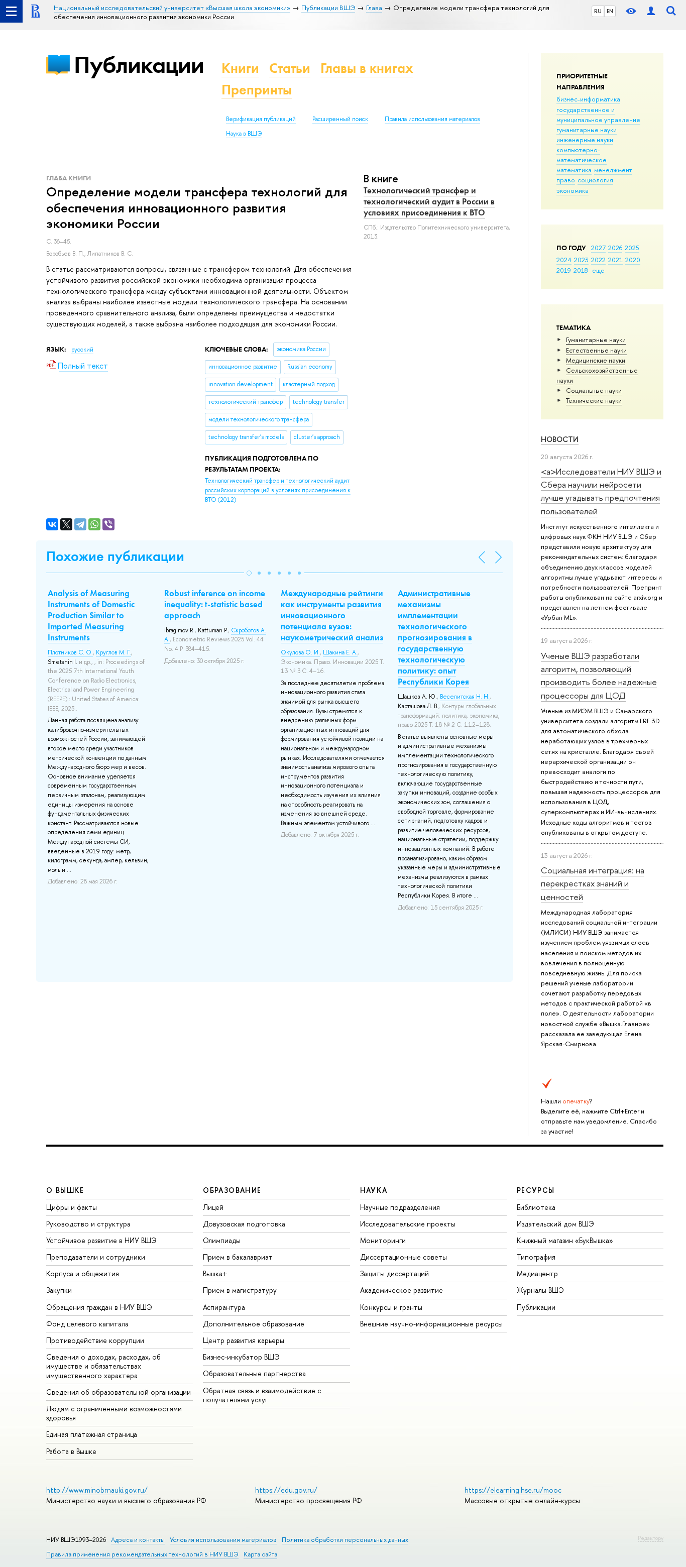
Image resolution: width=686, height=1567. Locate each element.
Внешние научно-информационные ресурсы (431, 1323)
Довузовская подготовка (244, 1223)
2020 (632, 259)
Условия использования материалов (223, 1539)
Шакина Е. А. (340, 652)
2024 (563, 259)
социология (595, 179)
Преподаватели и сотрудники (95, 1257)
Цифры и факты (71, 1207)
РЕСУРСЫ (536, 1190)
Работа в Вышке (71, 1451)
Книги (240, 68)
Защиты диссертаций (394, 1273)
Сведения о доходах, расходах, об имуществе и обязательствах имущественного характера (103, 1366)
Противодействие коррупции (95, 1340)
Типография (536, 1257)
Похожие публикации (115, 556)
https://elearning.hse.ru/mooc (513, 1490)
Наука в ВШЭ (244, 134)
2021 (615, 259)
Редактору (650, 1537)
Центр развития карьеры (243, 1340)
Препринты (256, 89)
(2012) (278, 490)
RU (598, 11)
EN (610, 11)
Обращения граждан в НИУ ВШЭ (99, 1307)
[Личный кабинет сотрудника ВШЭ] (650, 11)
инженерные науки (584, 139)
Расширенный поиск (340, 119)
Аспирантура (224, 1307)
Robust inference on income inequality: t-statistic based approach (214, 604)
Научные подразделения (400, 1207)
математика (574, 169)
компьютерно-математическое (581, 154)
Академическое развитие (401, 1290)
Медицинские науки (595, 360)
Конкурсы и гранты (391, 1307)
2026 (615, 247)
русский (82, 350)
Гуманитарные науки (596, 339)
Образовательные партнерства (254, 1373)
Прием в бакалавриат (238, 1257)
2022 (598, 259)
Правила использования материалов (432, 119)
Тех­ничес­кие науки (594, 400)
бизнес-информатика (588, 98)
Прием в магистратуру (240, 1290)
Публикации (139, 64)
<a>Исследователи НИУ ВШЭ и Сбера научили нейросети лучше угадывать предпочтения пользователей (601, 491)
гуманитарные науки (586, 129)
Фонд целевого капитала (87, 1323)
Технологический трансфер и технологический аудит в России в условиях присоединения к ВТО (429, 201)
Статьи (289, 68)
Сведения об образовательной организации (118, 1392)
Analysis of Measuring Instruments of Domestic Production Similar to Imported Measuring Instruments (91, 615)
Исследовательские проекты (407, 1223)
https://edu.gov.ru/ (286, 1490)
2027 (598, 247)
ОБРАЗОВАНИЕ (232, 1190)
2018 (581, 270)
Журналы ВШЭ (540, 1290)
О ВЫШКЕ (65, 1190)
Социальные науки (594, 390)
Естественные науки (596, 350)
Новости (560, 439)
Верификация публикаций (261, 119)
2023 (581, 259)
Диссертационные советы (403, 1257)
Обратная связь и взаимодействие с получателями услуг (262, 1395)
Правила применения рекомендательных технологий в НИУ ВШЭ (142, 1554)
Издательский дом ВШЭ (555, 1223)
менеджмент (613, 169)
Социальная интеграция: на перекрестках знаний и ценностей (592, 883)
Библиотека (536, 1207)
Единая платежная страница (91, 1434)
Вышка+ (215, 1273)
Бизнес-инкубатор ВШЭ (241, 1357)
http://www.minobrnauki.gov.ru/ (97, 1490)
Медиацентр (537, 1273)
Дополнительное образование (253, 1323)
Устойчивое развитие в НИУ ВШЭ (101, 1240)
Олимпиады (222, 1240)
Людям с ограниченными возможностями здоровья (114, 1413)
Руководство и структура (88, 1223)
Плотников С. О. (70, 652)
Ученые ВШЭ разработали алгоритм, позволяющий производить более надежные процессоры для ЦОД (599, 675)
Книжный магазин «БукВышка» (565, 1240)
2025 (632, 247)
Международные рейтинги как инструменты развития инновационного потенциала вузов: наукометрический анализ (332, 615)
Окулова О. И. (300, 652)
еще (598, 270)
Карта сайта (260, 1554)
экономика (572, 190)
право (565, 179)
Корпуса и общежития (82, 1273)
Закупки (59, 1290)
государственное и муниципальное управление (598, 114)
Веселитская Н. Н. (465, 697)
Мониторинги (383, 1240)
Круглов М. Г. (113, 652)
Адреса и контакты (138, 1539)
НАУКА (374, 1190)
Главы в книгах (366, 68)
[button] (249, 573)
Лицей (213, 1207)
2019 (563, 270)
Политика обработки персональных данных (345, 1539)
